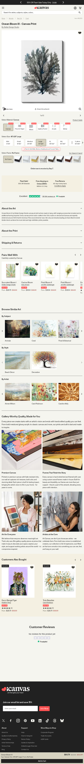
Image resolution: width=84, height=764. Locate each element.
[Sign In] (75, 7)
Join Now (44, 709)
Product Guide (77, 120)
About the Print (10, 230)
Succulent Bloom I (9, 282)
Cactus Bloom (27, 282)
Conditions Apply (60, 186)
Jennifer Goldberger (47, 285)
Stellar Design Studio (9, 285)
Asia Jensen (25, 285)
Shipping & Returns (12, 242)
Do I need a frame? (75, 153)
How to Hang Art (26, 736)
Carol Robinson (48, 602)
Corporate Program (47, 732)
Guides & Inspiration (28, 743)
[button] (8, 127)
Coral (27, 18)
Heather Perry (6, 602)
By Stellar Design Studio (10, 27)
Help (22, 732)
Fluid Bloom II (46, 282)
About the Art (9, 208)
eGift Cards (44, 739)
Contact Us (25, 749)
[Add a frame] (8, 108)
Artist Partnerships (8, 743)
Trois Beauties (48, 600)
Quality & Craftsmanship (10, 736)
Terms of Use (6, 746)
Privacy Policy (6, 739)
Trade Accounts (46, 736)
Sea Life (19, 18)
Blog (3, 749)
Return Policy (25, 739)
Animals (11, 18)
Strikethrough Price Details (30, 746)
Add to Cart (42, 761)
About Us (5, 732)
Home (3, 18)
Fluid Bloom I (66, 282)
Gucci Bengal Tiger (9, 600)
